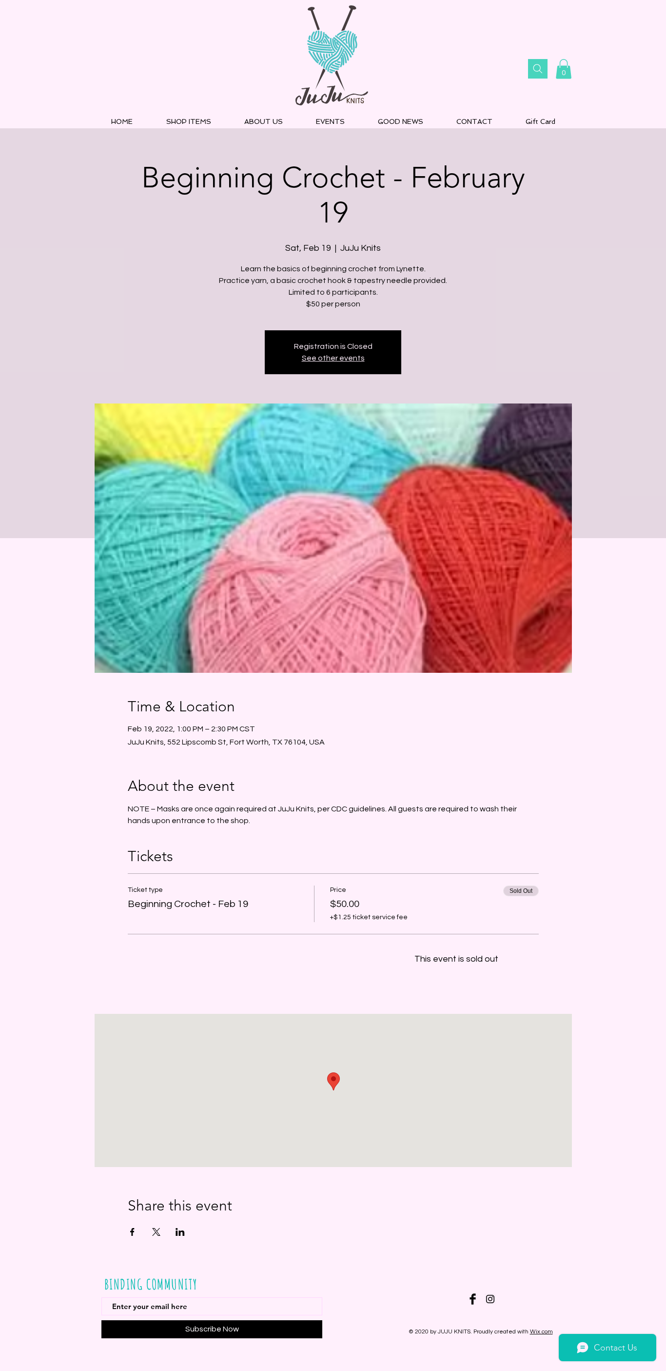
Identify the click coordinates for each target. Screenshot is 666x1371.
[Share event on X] (156, 1232)
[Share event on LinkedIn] (180, 1232)
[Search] (538, 69)
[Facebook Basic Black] (472, 1299)
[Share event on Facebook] (132, 1232)
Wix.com (541, 1332)
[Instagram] (490, 1299)
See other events (333, 358)
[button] (563, 69)
